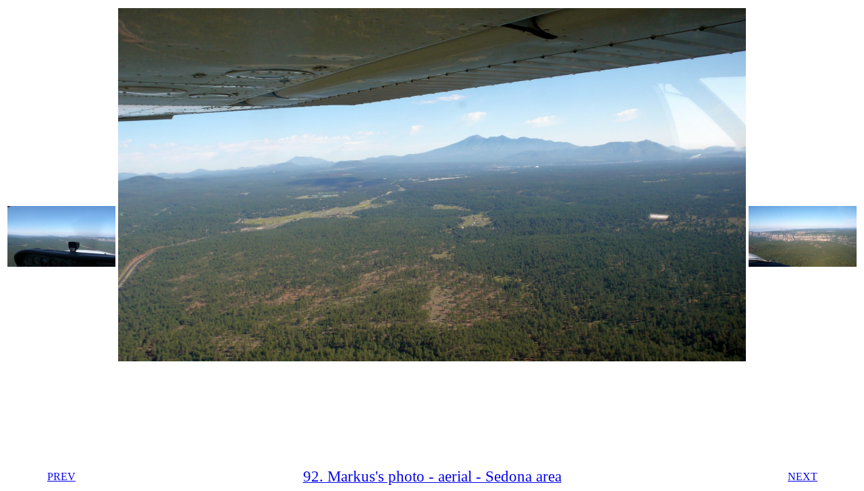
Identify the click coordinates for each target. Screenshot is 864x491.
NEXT (802, 476)
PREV (61, 476)
